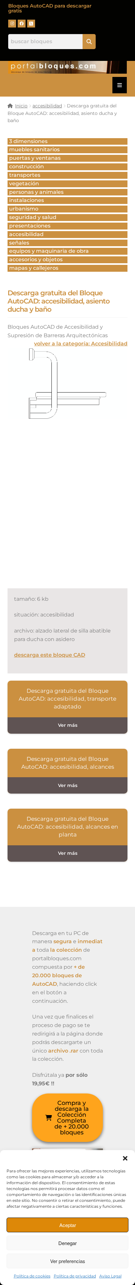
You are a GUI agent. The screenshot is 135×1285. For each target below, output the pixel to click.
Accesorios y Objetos (36, 259)
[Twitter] (31, 24)
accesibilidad (47, 106)
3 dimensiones (28, 141)
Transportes (24, 175)
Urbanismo (23, 209)
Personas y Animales (36, 192)
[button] (125, 1158)
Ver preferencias (67, 1260)
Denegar (67, 1242)
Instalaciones (26, 200)
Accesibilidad (26, 234)
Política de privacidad (75, 1276)
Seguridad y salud (32, 217)
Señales (19, 243)
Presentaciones (29, 226)
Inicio (21, 106)
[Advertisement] (67, 510)
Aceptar (67, 1224)
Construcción (26, 166)
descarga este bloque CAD (49, 655)
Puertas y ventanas (35, 158)
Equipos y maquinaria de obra (49, 251)
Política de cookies (32, 1276)
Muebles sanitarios (34, 149)
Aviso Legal (110, 1276)
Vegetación (24, 183)
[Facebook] (22, 24)
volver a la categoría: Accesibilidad (80, 343)
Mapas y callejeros (33, 268)
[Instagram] (12, 24)
